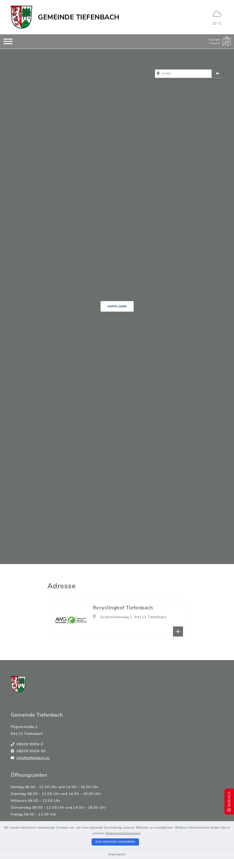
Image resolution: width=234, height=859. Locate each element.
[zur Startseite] (21, 17)
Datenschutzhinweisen (123, 833)
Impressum (117, 854)
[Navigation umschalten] (8, 41)
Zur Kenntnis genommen (115, 841)
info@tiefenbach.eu (33, 757)
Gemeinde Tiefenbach (79, 17)
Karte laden (117, 306)
